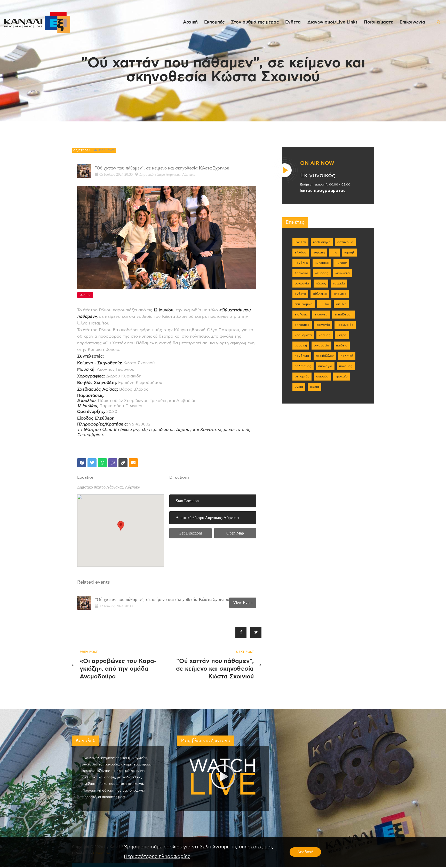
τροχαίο (342, 376)
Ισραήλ (349, 252)
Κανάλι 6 (301, 262)
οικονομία (321, 345)
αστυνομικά (304, 304)
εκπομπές (302, 324)
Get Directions (190, 533)
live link (300, 242)
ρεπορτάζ (302, 376)
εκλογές (321, 314)
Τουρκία (339, 283)
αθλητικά (320, 293)
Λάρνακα (301, 273)
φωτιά (314, 386)
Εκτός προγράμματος (323, 191)
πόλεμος (345, 366)
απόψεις (340, 293)
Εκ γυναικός (317, 175)
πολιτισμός (303, 366)
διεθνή (341, 304)
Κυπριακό (322, 262)
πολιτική (347, 355)
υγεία (299, 386)
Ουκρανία (302, 283)
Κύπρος (341, 262)
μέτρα (341, 335)
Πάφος (321, 283)
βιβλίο (324, 304)
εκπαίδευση (343, 314)
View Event (242, 602)
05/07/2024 (81, 150)
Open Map (235, 533)
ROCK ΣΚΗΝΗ (321, 242)
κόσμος (324, 335)
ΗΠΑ (334, 252)
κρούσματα (303, 335)
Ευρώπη (319, 252)
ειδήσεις (301, 314)
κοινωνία (323, 324)
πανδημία (302, 355)
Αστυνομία (345, 242)
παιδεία (341, 345)
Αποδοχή (305, 852)
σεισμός (322, 376)
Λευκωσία (342, 273)
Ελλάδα (300, 252)
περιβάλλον (325, 355)
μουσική (301, 345)
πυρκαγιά (325, 366)
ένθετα (300, 293)
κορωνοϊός (345, 324)
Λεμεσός (321, 273)
